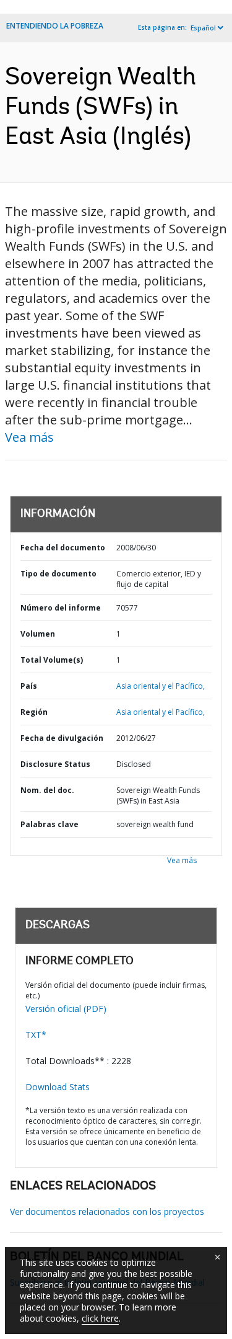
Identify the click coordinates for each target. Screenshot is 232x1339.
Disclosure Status (55, 764)
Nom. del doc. (47, 790)
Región (34, 712)
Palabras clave (49, 824)
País (28, 686)
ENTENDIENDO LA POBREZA (54, 25)
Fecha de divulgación (61, 738)
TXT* (35, 1035)
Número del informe (60, 607)
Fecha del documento (62, 547)
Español (203, 28)
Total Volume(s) (51, 660)
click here (100, 1318)
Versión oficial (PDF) (65, 1008)
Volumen (37, 634)
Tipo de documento (58, 573)
